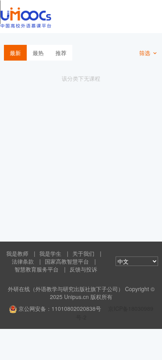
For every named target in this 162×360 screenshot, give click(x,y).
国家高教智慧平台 (67, 261)
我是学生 (50, 253)
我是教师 (17, 253)
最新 (15, 53)
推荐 (60, 53)
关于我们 (83, 253)
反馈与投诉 (83, 269)
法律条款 (23, 261)
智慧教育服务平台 (37, 269)
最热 (38, 53)
